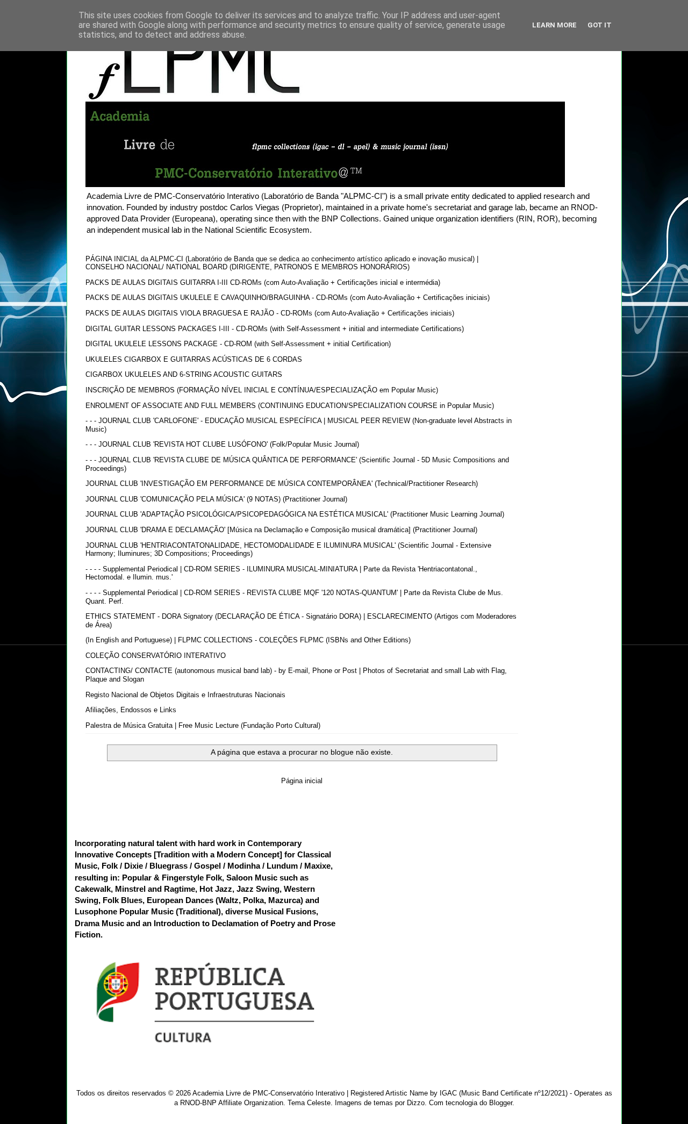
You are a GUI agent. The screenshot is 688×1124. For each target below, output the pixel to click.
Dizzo (416, 1103)
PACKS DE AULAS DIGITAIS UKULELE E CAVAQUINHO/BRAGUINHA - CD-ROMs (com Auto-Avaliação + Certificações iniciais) (287, 297)
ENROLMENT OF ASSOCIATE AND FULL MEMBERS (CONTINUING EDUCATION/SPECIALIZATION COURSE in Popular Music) (289, 406)
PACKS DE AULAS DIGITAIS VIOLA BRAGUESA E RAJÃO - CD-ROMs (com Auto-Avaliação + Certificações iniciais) (269, 313)
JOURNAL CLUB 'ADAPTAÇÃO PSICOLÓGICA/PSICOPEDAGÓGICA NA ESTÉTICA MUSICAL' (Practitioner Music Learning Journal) (294, 514)
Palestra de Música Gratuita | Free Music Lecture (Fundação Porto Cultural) (202, 725)
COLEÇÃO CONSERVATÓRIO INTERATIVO (155, 656)
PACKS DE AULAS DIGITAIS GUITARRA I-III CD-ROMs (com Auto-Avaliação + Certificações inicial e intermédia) (262, 282)
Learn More (554, 25)
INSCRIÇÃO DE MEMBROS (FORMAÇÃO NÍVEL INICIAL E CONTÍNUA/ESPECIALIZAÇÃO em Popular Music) (261, 390)
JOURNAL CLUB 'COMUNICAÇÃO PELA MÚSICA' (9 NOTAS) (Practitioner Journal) (216, 499)
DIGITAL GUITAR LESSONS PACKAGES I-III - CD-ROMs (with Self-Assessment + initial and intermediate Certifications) (274, 329)
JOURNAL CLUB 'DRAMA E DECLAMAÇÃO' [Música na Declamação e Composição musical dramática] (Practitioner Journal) (281, 530)
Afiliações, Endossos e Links (130, 710)
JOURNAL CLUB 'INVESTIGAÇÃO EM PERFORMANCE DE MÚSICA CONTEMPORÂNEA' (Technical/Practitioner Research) (281, 483)
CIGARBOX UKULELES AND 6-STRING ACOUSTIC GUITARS (183, 374)
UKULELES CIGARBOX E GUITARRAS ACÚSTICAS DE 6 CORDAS (193, 359)
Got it (599, 25)
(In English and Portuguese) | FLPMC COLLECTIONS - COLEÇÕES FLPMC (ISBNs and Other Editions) (248, 640)
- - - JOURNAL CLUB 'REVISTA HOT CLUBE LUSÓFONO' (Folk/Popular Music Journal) (222, 444)
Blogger (500, 1103)
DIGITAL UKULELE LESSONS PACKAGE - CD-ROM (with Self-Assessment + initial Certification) (238, 344)
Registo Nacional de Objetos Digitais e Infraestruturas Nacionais (185, 695)
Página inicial (301, 781)
